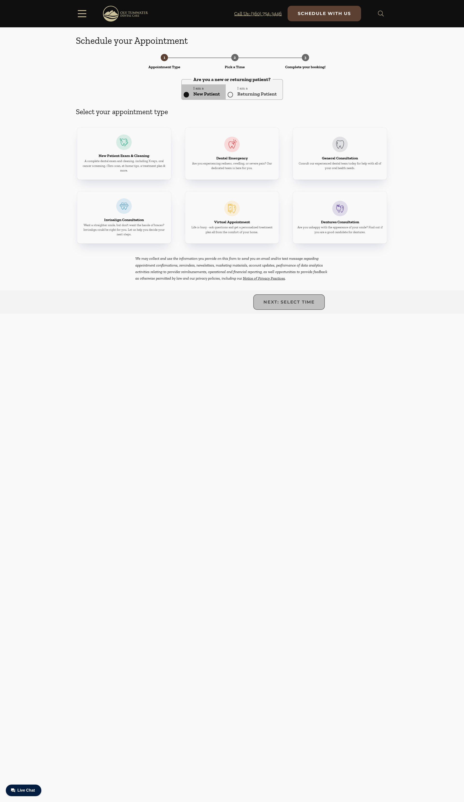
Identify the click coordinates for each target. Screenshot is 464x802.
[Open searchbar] (381, 13)
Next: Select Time (289, 302)
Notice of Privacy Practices (264, 278)
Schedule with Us (324, 13)
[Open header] (83, 13)
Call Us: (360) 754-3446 (258, 13)
